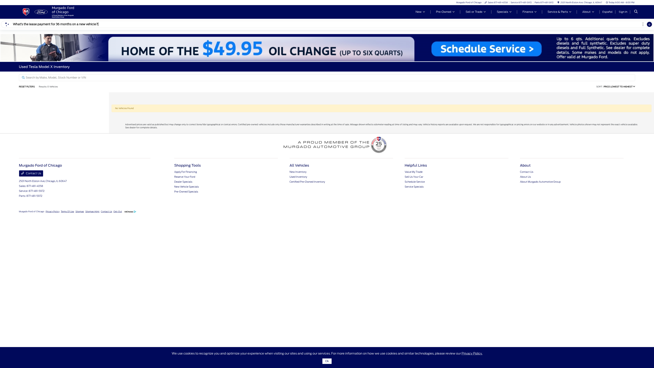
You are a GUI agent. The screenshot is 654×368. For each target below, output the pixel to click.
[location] (558, 2)
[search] (636, 12)
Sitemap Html (92, 211)
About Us (525, 176)
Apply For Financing (185, 172)
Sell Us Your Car (414, 176)
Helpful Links (416, 165)
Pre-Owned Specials (186, 191)
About (525, 165)
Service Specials (414, 186)
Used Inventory (298, 176)
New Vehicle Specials (186, 186)
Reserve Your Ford (184, 176)
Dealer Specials (183, 181)
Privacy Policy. (472, 353)
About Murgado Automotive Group (540, 181)
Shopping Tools (187, 165)
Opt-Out (117, 211)
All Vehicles (299, 165)
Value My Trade (414, 172)
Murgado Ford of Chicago (31, 211)
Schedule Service (415, 181)
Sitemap (79, 211)
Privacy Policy (52, 211)
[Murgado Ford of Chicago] (48, 11)
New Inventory (298, 172)
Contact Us (33, 173)
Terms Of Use (67, 211)
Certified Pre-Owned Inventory (307, 181)
